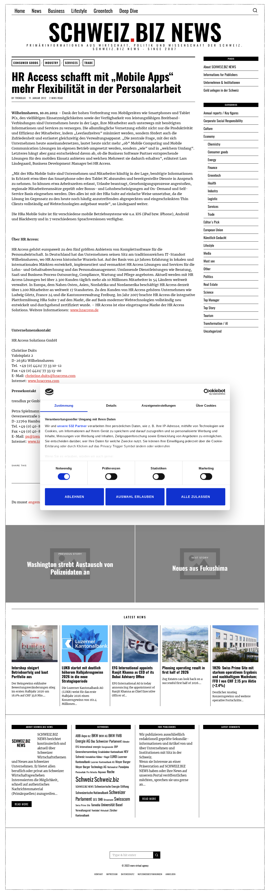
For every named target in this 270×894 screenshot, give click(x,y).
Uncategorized (212, 331)
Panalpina (124, 766)
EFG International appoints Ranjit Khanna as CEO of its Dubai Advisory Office (133, 672)
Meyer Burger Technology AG (91, 766)
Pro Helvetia (91, 772)
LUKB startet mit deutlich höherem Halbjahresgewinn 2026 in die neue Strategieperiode (82, 674)
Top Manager (211, 299)
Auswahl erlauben (135, 496)
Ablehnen (74, 496)
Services (71, 63)
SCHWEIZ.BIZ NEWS (85, 786)
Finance (212, 167)
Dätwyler (126, 741)
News (36, 10)
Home (20, 10)
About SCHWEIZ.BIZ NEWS (220, 66)
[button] (156, 855)
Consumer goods (25, 63)
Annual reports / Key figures (221, 112)
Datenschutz (127, 874)
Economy (209, 136)
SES (95, 799)
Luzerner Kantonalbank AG (103, 762)
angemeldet (38, 502)
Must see (209, 260)
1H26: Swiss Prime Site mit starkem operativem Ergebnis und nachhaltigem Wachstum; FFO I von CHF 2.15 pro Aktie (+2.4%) (234, 676)
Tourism (208, 315)
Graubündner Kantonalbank (110, 752)
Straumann (108, 799)
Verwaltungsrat (83, 810)
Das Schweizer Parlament (106, 741)
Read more (21, 804)
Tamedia (95, 804)
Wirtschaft (104, 810)
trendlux (20, 98)
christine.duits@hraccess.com (50, 376)
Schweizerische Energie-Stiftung (111, 786)
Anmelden (171, 874)
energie (97, 746)
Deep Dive (128, 10)
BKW (95, 735)
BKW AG (103, 736)
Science (208, 292)
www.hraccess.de (84, 310)
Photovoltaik (81, 772)
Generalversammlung (86, 752)
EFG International (84, 747)
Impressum (112, 874)
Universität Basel (112, 804)
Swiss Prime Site (83, 805)
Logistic (212, 198)
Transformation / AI (216, 323)
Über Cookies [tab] (206, 405)
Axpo (84, 735)
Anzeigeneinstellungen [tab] (159, 405)
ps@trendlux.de (38, 436)
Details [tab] (111, 405)
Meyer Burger (123, 761)
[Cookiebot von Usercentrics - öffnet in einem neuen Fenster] (206, 392)
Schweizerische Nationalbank (92, 792)
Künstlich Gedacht (215, 237)
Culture (208, 128)
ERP (116, 747)
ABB (78, 735)
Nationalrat (112, 767)
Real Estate (211, 284)
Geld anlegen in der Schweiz (221, 90)
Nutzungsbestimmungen (150, 874)
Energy (212, 159)
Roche (111, 771)
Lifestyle (79, 10)
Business (56, 10)
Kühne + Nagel (102, 757)
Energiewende (107, 746)
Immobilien (90, 757)
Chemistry (214, 144)
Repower (102, 772)
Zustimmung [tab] (63, 405)
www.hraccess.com (43, 381)
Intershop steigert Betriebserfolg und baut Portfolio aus (30, 672)
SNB (100, 799)
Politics (208, 276)
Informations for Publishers (221, 74)
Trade (88, 63)
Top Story (209, 307)
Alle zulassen (195, 496)
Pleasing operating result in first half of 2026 (183, 670)
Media (207, 253)
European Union (213, 229)
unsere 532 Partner (72, 426)
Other (207, 268)
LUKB (113, 756)
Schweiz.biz (106, 779)
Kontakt (98, 874)
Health (212, 183)
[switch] (111, 476)
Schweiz (84, 778)
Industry (51, 63)
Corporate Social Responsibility (223, 120)
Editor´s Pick (211, 222)
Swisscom (122, 798)
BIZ (89, 736)
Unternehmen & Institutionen (222, 82)
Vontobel (96, 810)
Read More (149, 798)
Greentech (103, 10)
